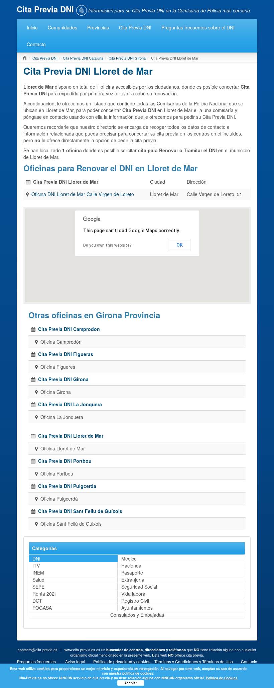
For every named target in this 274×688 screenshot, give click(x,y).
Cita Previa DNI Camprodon (69, 329)
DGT (37, 600)
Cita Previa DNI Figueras (65, 354)
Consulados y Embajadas (137, 614)
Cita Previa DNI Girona (127, 58)
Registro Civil (135, 600)
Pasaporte (132, 572)
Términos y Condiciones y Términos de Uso (193, 661)
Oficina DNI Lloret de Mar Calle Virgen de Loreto (82, 194)
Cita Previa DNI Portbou (65, 460)
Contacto (36, 44)
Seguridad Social (139, 586)
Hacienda (131, 565)
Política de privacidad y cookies (121, 661)
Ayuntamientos (137, 607)
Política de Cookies (222, 678)
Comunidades (62, 27)
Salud (38, 579)
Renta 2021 (44, 593)
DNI (36, 558)
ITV (36, 565)
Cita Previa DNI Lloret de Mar (70, 435)
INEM (38, 572)
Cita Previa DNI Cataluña (83, 58)
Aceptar (130, 683)
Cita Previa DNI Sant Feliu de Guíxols (80, 511)
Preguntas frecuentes (36, 661)
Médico (129, 558)
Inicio (32, 27)
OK (179, 245)
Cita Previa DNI (135, 27)
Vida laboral (133, 593)
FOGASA (42, 607)
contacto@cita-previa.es (37, 649)
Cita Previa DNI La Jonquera (70, 404)
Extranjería (132, 579)
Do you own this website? (107, 245)
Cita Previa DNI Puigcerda (67, 486)
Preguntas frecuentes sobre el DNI (198, 27)
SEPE (38, 586)
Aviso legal (75, 661)
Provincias (98, 27)
